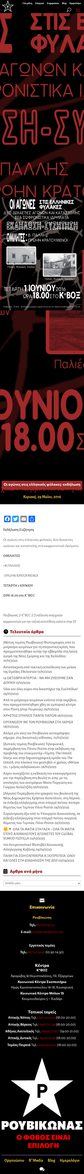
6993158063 (48, 1038)
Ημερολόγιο (70, 1161)
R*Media (36, 1161)
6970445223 (46, 1018)
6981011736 (47, 1024)
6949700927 (50, 1031)
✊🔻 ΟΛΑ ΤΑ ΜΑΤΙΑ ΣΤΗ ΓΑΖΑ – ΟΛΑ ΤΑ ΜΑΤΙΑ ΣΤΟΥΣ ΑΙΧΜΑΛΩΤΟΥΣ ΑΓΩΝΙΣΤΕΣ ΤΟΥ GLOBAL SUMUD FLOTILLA (39, 833)
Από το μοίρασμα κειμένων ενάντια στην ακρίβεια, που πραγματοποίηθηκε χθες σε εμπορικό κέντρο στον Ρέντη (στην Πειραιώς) (40, 704)
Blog (51, 1161)
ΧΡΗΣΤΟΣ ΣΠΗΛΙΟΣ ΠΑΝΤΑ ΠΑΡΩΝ (29, 716)
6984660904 (47, 1045)
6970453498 (36, 952)
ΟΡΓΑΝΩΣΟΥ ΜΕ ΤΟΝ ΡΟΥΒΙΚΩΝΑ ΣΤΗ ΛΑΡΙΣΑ (38, 722)
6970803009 (46, 925)
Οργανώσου (14, 1161)
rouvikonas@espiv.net (47, 932)
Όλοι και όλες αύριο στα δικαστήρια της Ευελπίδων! (40, 689)
